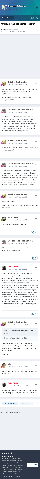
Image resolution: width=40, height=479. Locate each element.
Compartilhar (11, 403)
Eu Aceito (33, 465)
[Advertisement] (20, 57)
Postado (18, 84)
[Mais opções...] (36, 83)
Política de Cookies (14, 476)
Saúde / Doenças (24, 32)
